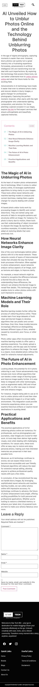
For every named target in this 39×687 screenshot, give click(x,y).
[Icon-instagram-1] (16, 644)
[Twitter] (10, 644)
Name (4, 554)
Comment (6, 526)
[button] (32, 5)
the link (11, 109)
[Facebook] (4, 644)
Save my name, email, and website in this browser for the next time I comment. (18, 583)
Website (4, 571)
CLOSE (32, 126)
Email (4, 563)
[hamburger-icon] (4, 5)
